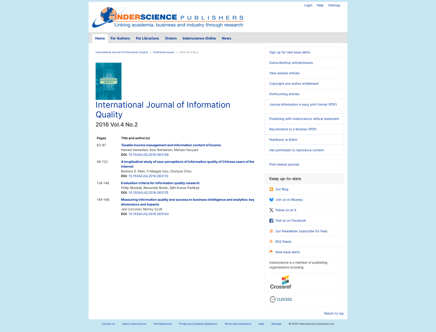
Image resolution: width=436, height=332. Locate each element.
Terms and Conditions (237, 323)
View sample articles (284, 73)
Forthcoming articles (284, 94)
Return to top (334, 313)
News (226, 38)
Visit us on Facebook (290, 220)
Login (308, 5)
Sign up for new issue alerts (289, 52)
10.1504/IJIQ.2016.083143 (149, 214)
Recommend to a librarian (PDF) (293, 129)
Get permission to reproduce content (296, 150)
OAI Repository (163, 323)
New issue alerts (287, 252)
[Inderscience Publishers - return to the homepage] (167, 15)
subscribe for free (313, 231)
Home (100, 38)
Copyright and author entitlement (294, 83)
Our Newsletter (287, 231)
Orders (171, 38)
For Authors (120, 38)
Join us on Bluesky (289, 199)
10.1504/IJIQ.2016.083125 (148, 192)
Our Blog (281, 189)
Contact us (108, 323)
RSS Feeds (283, 241)
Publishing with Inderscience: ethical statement (304, 119)
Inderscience (199, 38)
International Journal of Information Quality (122, 52)
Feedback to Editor (283, 139)
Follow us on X (285, 210)
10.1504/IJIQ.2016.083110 (148, 176)
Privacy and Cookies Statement (198, 323)
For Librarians (147, 38)
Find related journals (284, 164)
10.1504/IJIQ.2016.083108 (149, 154)
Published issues (163, 52)
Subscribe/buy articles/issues (291, 62)
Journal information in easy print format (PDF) (303, 104)
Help (320, 5)
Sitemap (334, 5)
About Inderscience (134, 323)
